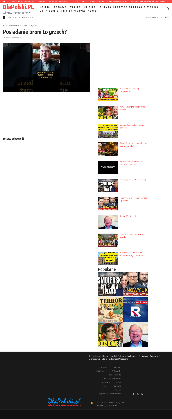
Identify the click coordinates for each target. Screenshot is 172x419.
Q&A (30, 17)
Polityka (104, 6)
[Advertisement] (46, 114)
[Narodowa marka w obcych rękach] (110, 309)
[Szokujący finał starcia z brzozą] (110, 284)
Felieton (89, 6)
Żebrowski (132, 356)
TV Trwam (117, 367)
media (11, 17)
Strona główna (9, 25)
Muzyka (80, 10)
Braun (105, 356)
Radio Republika (115, 375)
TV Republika (116, 371)
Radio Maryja (100, 371)
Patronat (118, 390)
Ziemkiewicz (94, 359)
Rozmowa (59, 6)
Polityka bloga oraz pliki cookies (109, 394)
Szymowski (143, 356)
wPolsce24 (106, 382)
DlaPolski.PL (18, 6)
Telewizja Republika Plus (112, 379)
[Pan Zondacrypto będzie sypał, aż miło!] (110, 334)
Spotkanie (137, 6)
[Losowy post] (161, 17)
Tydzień (74, 6)
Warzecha (123, 359)
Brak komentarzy (12, 38)
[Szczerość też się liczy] (135, 334)
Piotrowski (121, 356)
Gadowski (154, 356)
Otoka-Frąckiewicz (110, 359)
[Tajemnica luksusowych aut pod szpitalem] (135, 284)
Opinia (45, 6)
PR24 (105, 386)
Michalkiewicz (95, 356)
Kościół (66, 10)
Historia (52, 10)
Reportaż (120, 6)
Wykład (153, 6)
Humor (93, 10)
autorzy (21, 17)
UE (42, 10)
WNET (118, 382)
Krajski (113, 356)
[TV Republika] (135, 309)
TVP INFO (117, 386)
